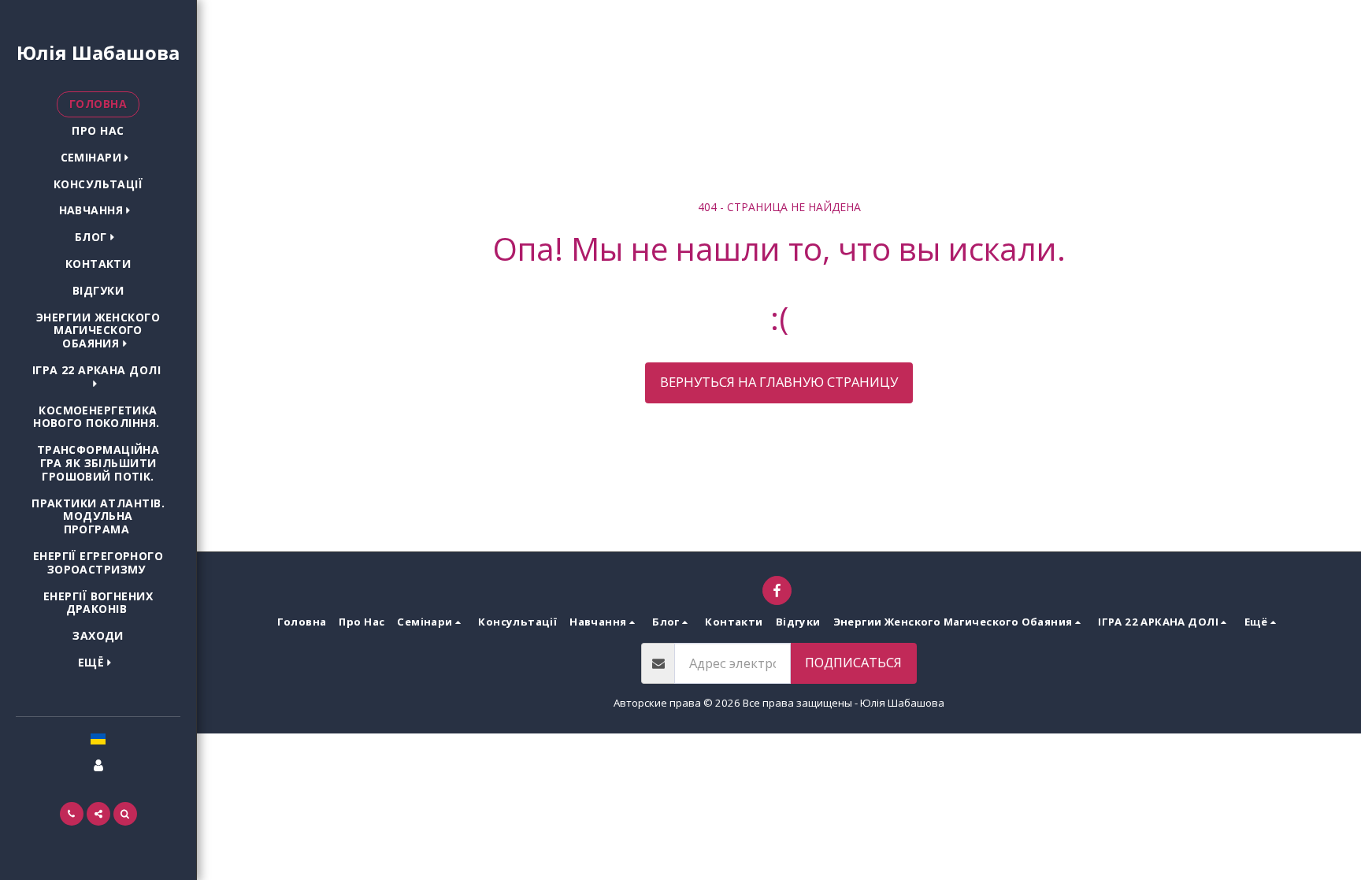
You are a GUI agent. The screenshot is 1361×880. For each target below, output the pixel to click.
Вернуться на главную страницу (779, 382)
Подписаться (853, 662)
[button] (98, 158)
